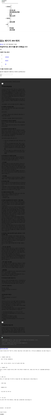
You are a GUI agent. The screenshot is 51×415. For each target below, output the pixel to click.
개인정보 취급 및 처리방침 (7, 81)
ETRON (7, 57)
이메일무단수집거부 (16, 81)
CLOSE (2, 414)
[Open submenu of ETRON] (10, 7)
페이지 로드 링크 (4, 348)
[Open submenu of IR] (8, 25)
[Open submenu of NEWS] (10, 19)
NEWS (6, 60)
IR (5, 64)
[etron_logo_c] (6, 1)
